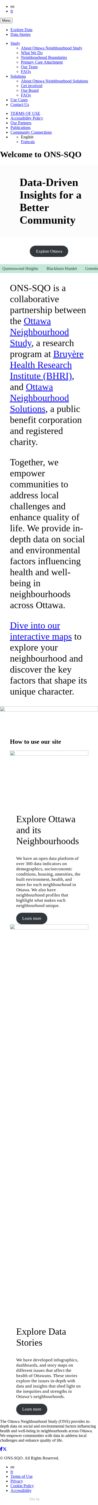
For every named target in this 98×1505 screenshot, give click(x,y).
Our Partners (20, 123)
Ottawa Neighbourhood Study (39, 332)
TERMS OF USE (25, 113)
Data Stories (20, 34)
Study (15, 43)
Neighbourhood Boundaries (44, 57)
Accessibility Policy (26, 118)
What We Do (32, 52)
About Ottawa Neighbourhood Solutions (54, 81)
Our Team (29, 67)
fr (11, 11)
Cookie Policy (22, 1486)
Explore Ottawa (49, 251)
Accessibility (21, 1490)
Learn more (31, 918)
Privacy (16, 1481)
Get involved (31, 85)
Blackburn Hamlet (56, 268)
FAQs (26, 71)
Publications (20, 127)
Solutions (18, 76)
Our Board (30, 90)
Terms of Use (21, 1476)
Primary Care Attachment (42, 62)
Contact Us (19, 104)
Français (28, 141)
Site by (35, 1499)
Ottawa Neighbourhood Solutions (39, 398)
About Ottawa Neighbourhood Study (51, 48)
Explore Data (21, 29)
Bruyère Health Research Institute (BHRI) (47, 365)
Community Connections (31, 132)
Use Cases (19, 100)
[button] (6, 20)
